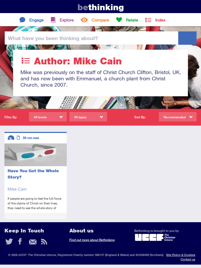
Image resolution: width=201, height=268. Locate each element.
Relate (132, 19)
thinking (100, 7)
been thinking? (53, 38)
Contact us (188, 259)
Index (160, 19)
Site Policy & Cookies (180, 254)
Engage (36, 19)
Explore (67, 19)
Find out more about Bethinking (92, 240)
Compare (100, 19)
